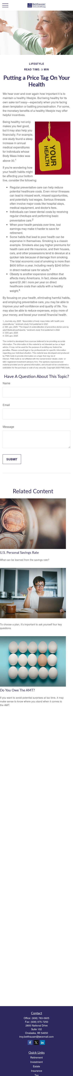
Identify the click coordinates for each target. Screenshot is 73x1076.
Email (6, 405)
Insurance (36, 1070)
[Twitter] (36, 1042)
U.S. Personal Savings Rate (19, 552)
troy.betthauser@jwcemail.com (36, 1036)
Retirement (36, 1057)
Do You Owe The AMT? (17, 690)
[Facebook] (30, 1042)
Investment (36, 1062)
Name (6, 383)
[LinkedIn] (42, 1042)
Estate (36, 1066)
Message (8, 427)
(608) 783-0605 (40, 1018)
